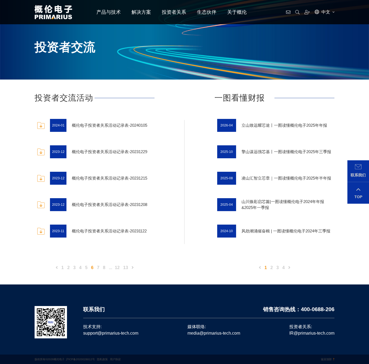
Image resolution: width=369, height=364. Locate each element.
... (110, 267)
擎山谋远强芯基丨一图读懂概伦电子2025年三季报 (286, 151)
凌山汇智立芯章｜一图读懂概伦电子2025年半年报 (286, 178)
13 (125, 267)
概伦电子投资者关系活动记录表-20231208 (109, 204)
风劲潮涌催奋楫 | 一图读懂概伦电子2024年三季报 (285, 231)
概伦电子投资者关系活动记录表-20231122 (109, 231)
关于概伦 (237, 12)
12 (117, 267)
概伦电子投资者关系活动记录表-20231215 (109, 178)
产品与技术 (108, 12)
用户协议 (115, 359)
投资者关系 (174, 12)
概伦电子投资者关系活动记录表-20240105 (109, 125)
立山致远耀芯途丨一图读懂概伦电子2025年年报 (284, 125)
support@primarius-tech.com (110, 333)
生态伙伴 (206, 12)
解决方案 (141, 12)
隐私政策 (102, 359)
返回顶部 (326, 359)
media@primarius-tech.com (213, 333)
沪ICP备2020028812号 (80, 359)
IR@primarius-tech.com (311, 333)
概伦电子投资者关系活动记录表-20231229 (109, 151)
